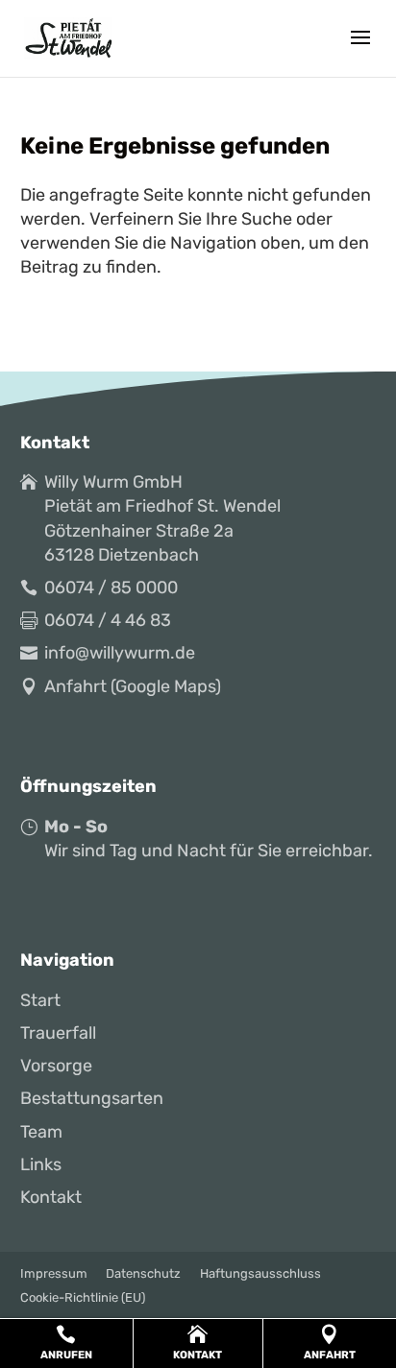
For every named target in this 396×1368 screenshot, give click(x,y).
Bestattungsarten (91, 1098)
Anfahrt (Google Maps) (132, 686)
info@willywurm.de (119, 652)
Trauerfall (58, 1033)
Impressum (53, 1273)
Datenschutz (143, 1273)
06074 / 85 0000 (111, 587)
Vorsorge (56, 1065)
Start (40, 1000)
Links (41, 1164)
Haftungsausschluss (260, 1273)
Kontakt (51, 1197)
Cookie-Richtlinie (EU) (82, 1297)
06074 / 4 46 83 (107, 620)
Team (41, 1131)
